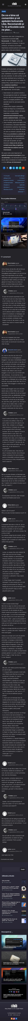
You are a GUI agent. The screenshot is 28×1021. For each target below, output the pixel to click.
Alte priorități (6, 212)
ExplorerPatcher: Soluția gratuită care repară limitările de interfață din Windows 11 (13, 227)
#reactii (17, 32)
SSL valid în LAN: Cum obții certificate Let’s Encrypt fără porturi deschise (12, 980)
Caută (22, 869)
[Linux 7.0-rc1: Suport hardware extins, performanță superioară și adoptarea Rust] (24, 896)
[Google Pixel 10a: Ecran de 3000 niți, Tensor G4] (24, 920)
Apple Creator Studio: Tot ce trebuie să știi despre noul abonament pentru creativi (13, 996)
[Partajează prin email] (10, 168)
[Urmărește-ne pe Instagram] (14, 1019)
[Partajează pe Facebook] (4, 168)
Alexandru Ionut (12, 350)
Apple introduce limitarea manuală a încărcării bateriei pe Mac (12, 946)
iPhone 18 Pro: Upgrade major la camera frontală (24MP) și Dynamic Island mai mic (11, 903)
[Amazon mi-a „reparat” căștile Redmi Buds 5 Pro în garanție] (24, 888)
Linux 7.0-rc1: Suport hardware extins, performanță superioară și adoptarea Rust (11, 895)
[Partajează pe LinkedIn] (13, 168)
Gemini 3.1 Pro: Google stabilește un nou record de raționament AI (10, 912)
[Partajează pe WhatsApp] (20, 168)
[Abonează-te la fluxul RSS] (12, 1019)
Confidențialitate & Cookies (14, 1013)
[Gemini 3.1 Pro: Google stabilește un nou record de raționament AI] (24, 913)
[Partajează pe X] (7, 168)
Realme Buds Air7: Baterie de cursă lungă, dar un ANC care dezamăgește (13, 963)
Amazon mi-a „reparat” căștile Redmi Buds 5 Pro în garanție (10, 887)
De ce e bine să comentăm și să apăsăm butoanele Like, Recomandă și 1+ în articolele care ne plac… (13, 22)
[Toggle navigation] (3, 4)
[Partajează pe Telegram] (17, 168)
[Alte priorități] (24, 881)
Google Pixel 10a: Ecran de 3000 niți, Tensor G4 (9, 919)
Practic (4, 11)
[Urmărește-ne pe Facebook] (16, 1019)
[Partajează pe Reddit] (23, 168)
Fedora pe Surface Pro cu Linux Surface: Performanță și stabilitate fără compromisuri (13, 243)
